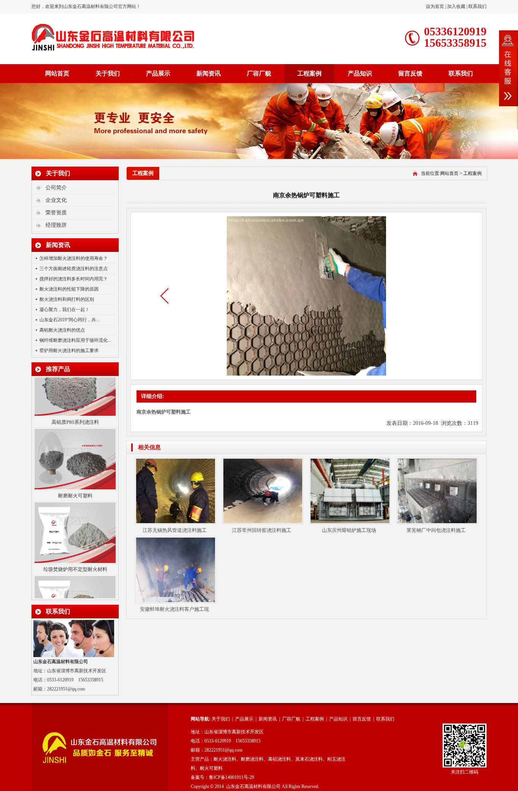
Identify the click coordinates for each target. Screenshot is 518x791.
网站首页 (57, 73)
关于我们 (108, 73)
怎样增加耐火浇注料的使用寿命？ (73, 258)
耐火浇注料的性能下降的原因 (69, 289)
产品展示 (158, 73)
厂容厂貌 (259, 73)
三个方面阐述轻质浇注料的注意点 (73, 268)
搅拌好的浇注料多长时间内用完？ (73, 278)
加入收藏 (456, 6)
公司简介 (56, 187)
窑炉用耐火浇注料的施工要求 (69, 350)
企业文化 (56, 200)
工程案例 (309, 73)
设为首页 (435, 6)
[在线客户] (508, 68)
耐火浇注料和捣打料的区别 (66, 299)
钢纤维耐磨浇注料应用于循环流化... (75, 340)
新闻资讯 (208, 73)
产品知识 (360, 73)
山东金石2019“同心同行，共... (69, 319)
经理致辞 (56, 225)
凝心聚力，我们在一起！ (64, 309)
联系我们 (477, 6)
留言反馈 (410, 73)
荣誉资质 (56, 212)
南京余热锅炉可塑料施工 (164, 412)
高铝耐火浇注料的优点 (62, 330)
